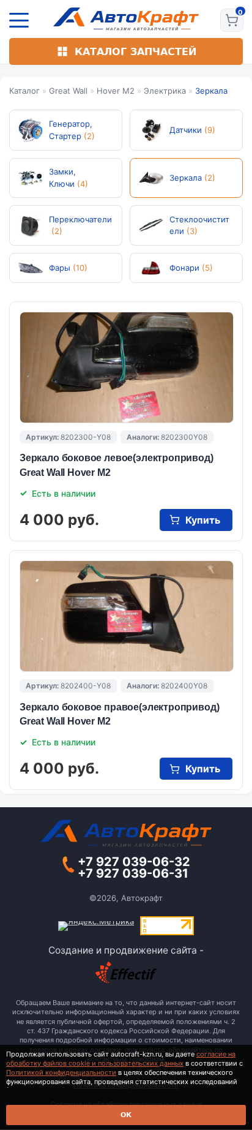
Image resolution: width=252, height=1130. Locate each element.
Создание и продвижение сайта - (126, 950)
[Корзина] (232, 20)
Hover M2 (116, 91)
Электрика (165, 91)
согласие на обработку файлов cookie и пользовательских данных (120, 1059)
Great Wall (68, 91)
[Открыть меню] (19, 20)
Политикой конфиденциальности (61, 1072)
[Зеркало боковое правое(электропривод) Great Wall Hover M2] (126, 616)
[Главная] (126, 19)
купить (202, 520)
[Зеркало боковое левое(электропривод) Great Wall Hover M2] (126, 367)
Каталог (24, 91)
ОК (126, 1115)
